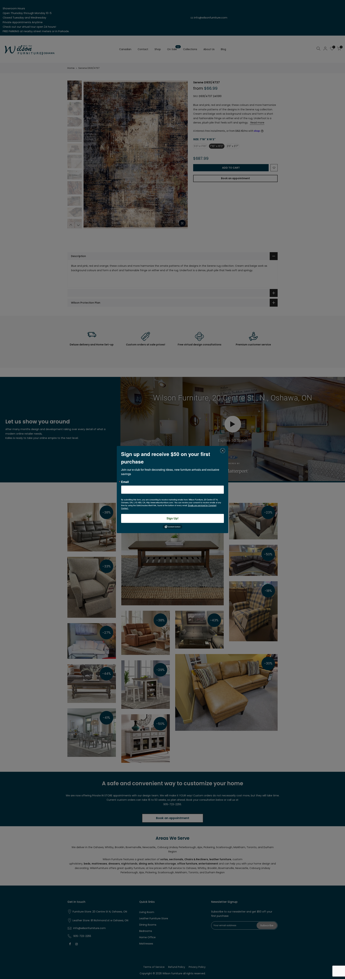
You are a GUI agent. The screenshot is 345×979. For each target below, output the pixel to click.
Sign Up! (172, 518)
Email (125, 481)
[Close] (222, 450)
